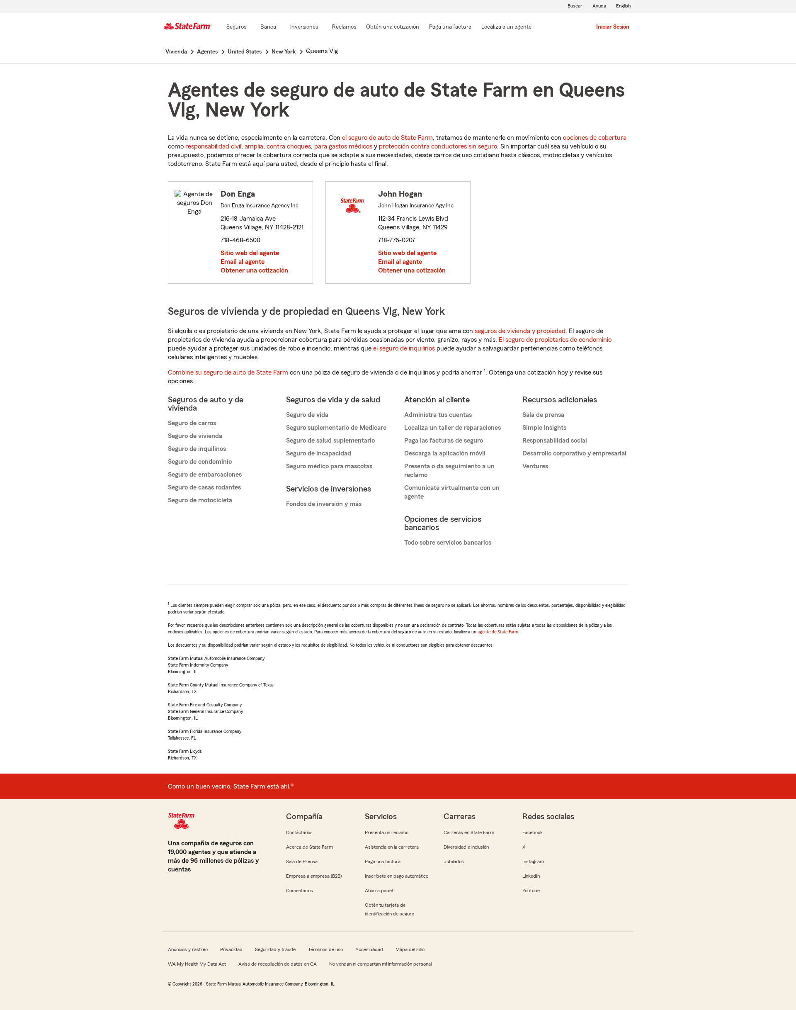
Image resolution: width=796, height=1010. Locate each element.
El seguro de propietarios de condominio (555, 339)
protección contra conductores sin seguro (438, 146)
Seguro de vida (307, 414)
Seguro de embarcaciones (205, 474)
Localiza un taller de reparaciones (452, 427)
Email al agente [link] (243, 261)
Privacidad (231, 949)
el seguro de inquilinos (404, 348)
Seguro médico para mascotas (329, 466)
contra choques (289, 146)
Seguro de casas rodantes (204, 487)
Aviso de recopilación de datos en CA (277, 963)
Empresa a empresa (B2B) (314, 876)
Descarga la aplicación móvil (444, 453)
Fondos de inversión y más (324, 504)
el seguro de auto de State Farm (387, 137)
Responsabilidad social (554, 440)
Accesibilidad (369, 949)
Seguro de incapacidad (318, 453)
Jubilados (454, 861)
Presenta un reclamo (386, 832)
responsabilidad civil (213, 146)
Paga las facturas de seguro (443, 440)
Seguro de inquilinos (197, 448)
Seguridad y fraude (275, 949)
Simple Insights (544, 427)
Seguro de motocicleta (200, 500)
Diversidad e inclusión (466, 847)
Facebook (532, 832)
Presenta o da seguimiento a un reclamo (449, 470)
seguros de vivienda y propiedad (520, 331)
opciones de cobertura (594, 137)
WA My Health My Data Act (197, 963)
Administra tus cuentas (438, 414)
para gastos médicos (343, 146)
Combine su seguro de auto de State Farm (228, 372)
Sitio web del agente (250, 253)
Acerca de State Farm (309, 847)
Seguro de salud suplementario (330, 440)
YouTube (531, 890)
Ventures (535, 466)
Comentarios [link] (299, 890)
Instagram (533, 861)
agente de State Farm (498, 631)
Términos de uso (325, 949)
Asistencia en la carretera (392, 847)
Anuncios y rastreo (188, 949)
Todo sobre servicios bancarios (447, 542)
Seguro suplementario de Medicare (336, 427)
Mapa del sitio (410, 949)
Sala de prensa (543, 414)
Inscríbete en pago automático (396, 876)
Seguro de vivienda (195, 436)
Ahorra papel (379, 890)
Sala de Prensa (302, 861)
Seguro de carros (192, 423)
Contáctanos (299, 832)
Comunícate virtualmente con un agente (452, 492)
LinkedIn (531, 876)
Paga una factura (382, 861)
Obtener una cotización (254, 270)
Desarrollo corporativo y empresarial (574, 453)
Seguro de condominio (200, 461)
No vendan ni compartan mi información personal (380, 963)
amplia (254, 146)
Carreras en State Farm (469, 832)
